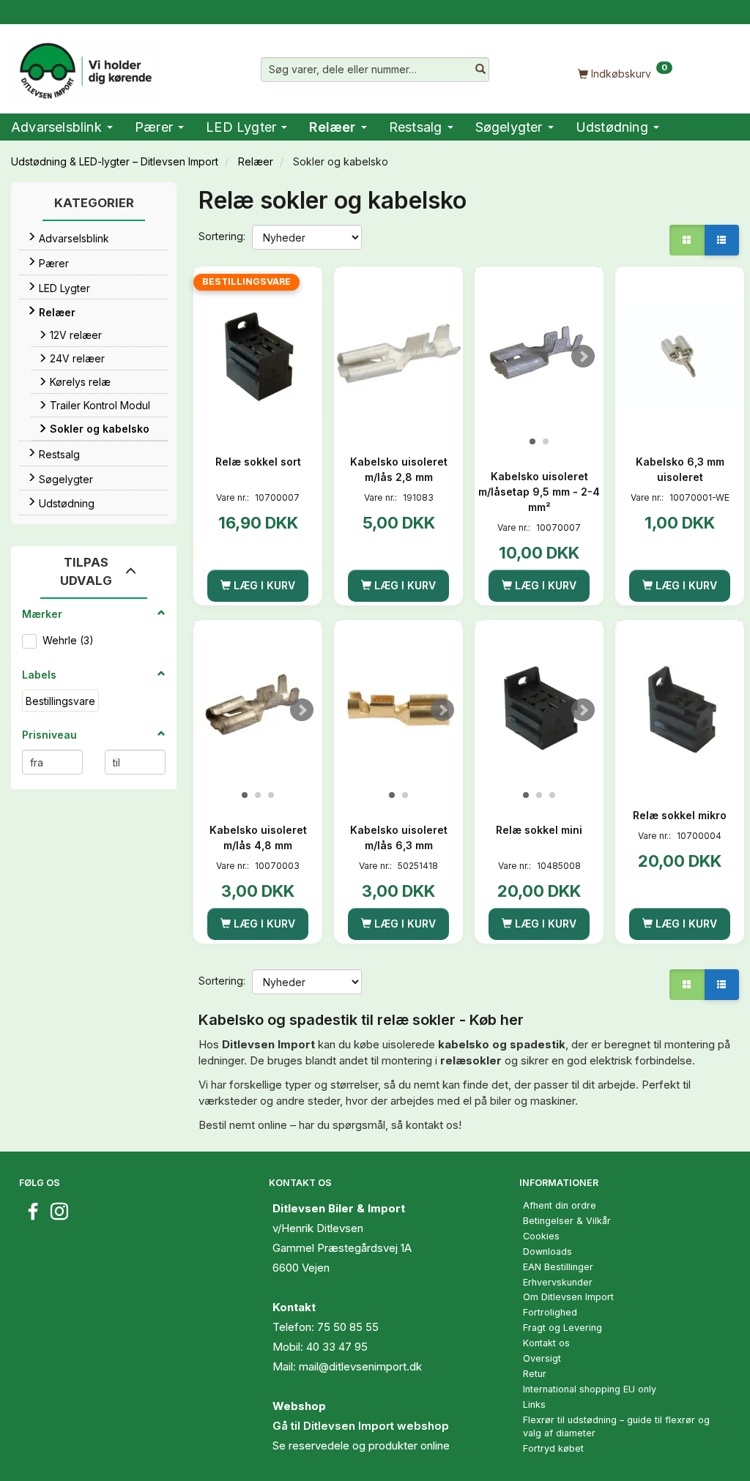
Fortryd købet (553, 1448)
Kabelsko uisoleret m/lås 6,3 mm (399, 837)
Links (534, 1404)
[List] (721, 240)
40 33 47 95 (337, 1347)
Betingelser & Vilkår (567, 1220)
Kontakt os (546, 1343)
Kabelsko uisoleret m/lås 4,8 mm (258, 837)
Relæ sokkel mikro (680, 815)
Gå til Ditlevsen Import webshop (360, 1426)
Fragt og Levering (562, 1327)
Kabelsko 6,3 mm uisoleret (680, 469)
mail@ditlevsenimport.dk (360, 1366)
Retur (534, 1373)
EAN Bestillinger (558, 1266)
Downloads (547, 1251)
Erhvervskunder (558, 1282)
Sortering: (221, 236)
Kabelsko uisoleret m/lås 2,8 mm (399, 469)
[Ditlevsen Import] (84, 66)
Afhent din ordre (559, 1205)
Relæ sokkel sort (258, 461)
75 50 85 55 (348, 1327)
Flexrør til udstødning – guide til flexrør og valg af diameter (616, 1426)
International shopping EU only (589, 1389)
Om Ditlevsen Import (568, 1296)
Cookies (541, 1236)
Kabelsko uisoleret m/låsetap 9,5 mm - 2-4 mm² (539, 491)
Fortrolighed (550, 1312)
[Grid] (687, 240)
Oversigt (542, 1358)
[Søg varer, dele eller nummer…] (480, 69)
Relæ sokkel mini (539, 830)
